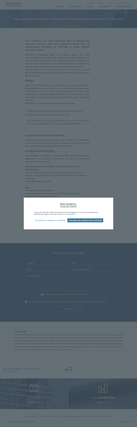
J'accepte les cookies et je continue (85, 220)
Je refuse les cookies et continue (50, 220)
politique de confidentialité (66, 214)
